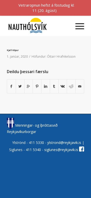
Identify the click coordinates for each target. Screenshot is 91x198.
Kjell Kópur (13, 50)
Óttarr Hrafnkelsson (61, 56)
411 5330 (37, 142)
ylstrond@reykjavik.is (64, 142)
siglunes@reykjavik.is (61, 149)
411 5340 (34, 149)
